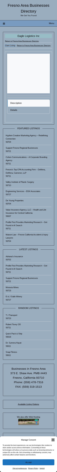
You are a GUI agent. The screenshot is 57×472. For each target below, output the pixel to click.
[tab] (28, 103)
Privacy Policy (33, 468)
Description (16, 103)
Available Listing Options (28, 404)
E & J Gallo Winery (14, 296)
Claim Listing (10, 46)
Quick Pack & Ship (14, 334)
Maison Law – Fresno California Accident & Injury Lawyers (27, 236)
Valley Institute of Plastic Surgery (20, 182)
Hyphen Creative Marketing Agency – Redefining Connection (27, 137)
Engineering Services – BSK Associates (23, 191)
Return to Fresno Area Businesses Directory (22, 41)
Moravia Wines (12, 287)
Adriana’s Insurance (14, 256)
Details (13, 110)
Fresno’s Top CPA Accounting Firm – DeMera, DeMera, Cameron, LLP (25, 171)
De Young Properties (15, 200)
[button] (53, 440)
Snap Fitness (11, 352)
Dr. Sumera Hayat (13, 343)
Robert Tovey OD (13, 324)
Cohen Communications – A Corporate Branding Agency (26, 158)
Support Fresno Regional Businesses (22, 148)
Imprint (42, 468)
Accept (28, 462)
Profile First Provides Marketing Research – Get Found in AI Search (26, 223)
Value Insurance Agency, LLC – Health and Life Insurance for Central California (26, 211)
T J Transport (11, 315)
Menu (51, 23)
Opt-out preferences (20, 468)
